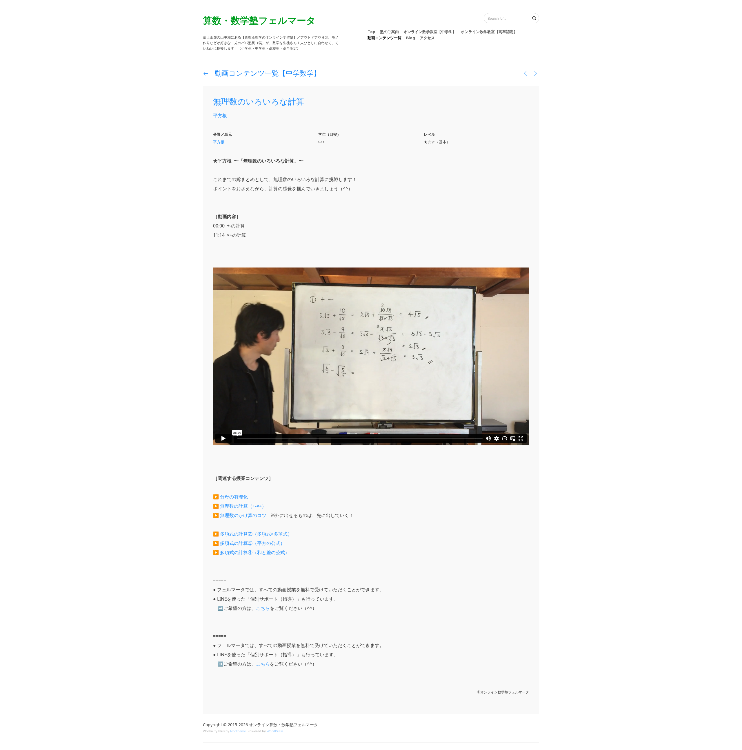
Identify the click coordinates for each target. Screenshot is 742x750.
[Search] (534, 18)
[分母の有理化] (525, 73)
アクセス (427, 38)
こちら (263, 608)
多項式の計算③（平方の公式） (252, 543)
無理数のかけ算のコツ (243, 515)
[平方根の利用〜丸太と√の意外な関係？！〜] (535, 73)
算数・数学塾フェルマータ (259, 20)
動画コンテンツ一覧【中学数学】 (267, 73)
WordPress (275, 731)
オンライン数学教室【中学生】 (429, 32)
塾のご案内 (389, 32)
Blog (410, 38)
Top (371, 32)
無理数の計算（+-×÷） (243, 506)
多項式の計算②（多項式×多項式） (256, 534)
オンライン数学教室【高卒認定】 (489, 32)
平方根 (220, 115)
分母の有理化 (234, 497)
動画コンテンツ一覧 (384, 38)
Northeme (238, 731)
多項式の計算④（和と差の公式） (255, 552)
